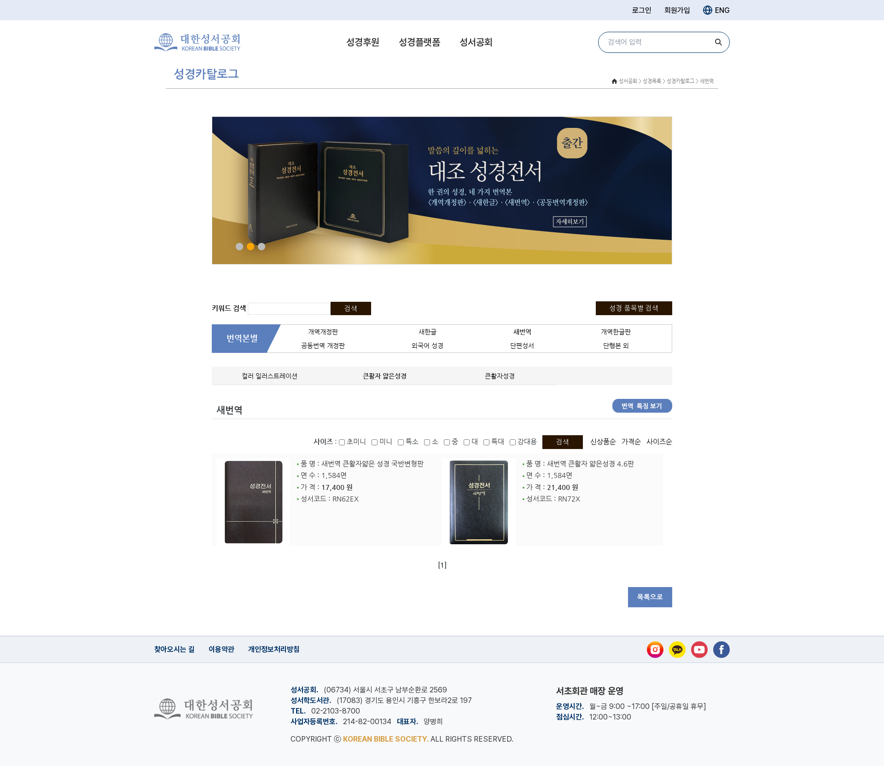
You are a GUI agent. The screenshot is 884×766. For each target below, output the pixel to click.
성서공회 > (630, 81)
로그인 (641, 10)
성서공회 (476, 42)
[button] (239, 246)
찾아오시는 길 (174, 649)
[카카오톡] (677, 649)
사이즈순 (659, 441)
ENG (722, 10)
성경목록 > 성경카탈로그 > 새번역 (678, 81)
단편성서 (522, 345)
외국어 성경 (427, 345)
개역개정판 (323, 331)
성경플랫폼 (419, 42)
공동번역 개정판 (323, 345)
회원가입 (677, 10)
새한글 (427, 331)
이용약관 (221, 649)
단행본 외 (616, 345)
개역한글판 (616, 331)
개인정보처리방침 (274, 649)
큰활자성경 (500, 376)
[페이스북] (721, 649)
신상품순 (603, 441)
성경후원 (362, 42)
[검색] (718, 42)
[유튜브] (699, 649)
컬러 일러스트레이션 (269, 376)
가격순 (631, 441)
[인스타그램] (655, 649)
